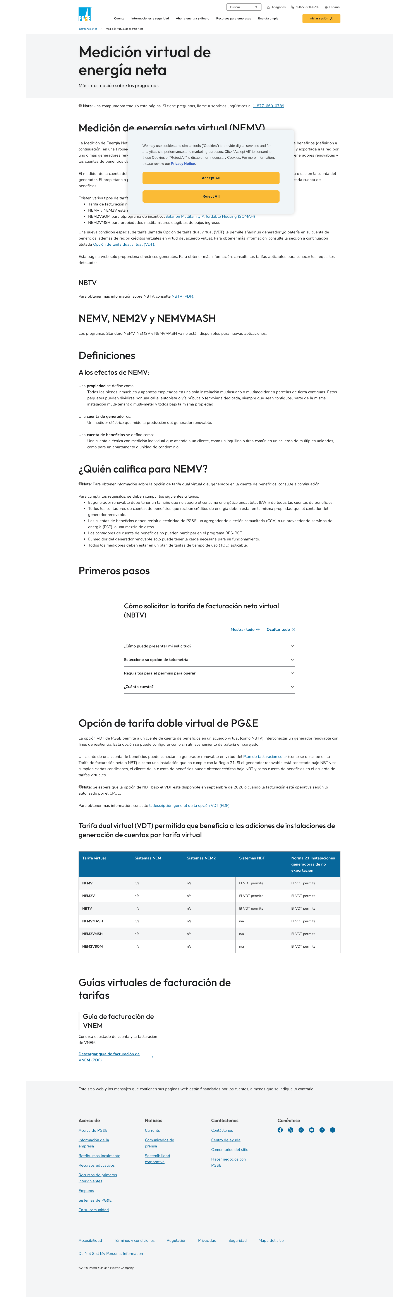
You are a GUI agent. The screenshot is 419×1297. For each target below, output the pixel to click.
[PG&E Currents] (332, 1130)
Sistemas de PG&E (95, 1200)
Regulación (176, 1240)
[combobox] (244, 7)
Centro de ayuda (225, 1140)
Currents (152, 1130)
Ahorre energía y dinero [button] (192, 19)
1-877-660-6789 (268, 106)
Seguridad (237, 1240)
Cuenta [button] (119, 19)
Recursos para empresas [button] (233, 19)
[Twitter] (290, 1130)
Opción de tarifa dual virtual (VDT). (124, 244)
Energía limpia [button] (268, 19)
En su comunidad (94, 1209)
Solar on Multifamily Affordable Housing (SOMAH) (210, 216)
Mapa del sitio (271, 1240)
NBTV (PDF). (183, 296)
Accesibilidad (90, 1240)
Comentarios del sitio (229, 1149)
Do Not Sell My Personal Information (111, 1253)
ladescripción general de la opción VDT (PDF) (189, 805)
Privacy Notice (183, 164)
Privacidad (207, 1240)
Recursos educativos (97, 1165)
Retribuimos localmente (99, 1155)
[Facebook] (280, 1130)
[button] (276, 7)
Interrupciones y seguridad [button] (150, 19)
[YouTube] (311, 1130)
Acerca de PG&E (93, 1130)
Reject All (211, 196)
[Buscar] (256, 6)
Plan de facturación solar (265, 756)
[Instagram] (322, 1130)
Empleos (86, 1190)
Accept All (211, 178)
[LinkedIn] (301, 1130)
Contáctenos (222, 1130)
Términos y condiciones (134, 1240)
